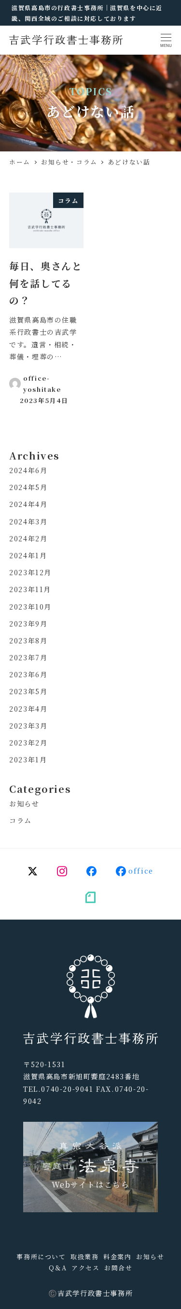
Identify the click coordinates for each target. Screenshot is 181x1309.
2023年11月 (30, 589)
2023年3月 (28, 725)
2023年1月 (28, 759)
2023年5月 (28, 691)
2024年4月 (28, 504)
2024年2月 (28, 538)
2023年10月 (30, 606)
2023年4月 (28, 709)
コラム (20, 820)
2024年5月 (28, 487)
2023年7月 (28, 657)
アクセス (85, 1267)
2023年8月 (28, 640)
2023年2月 (28, 742)
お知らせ (24, 803)
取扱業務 (84, 1256)
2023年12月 (30, 572)
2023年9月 (28, 623)
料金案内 (117, 1256)
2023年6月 (28, 674)
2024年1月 (28, 555)
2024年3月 (28, 521)
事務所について (41, 1256)
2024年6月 (28, 470)
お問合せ (118, 1267)
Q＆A (58, 1267)
